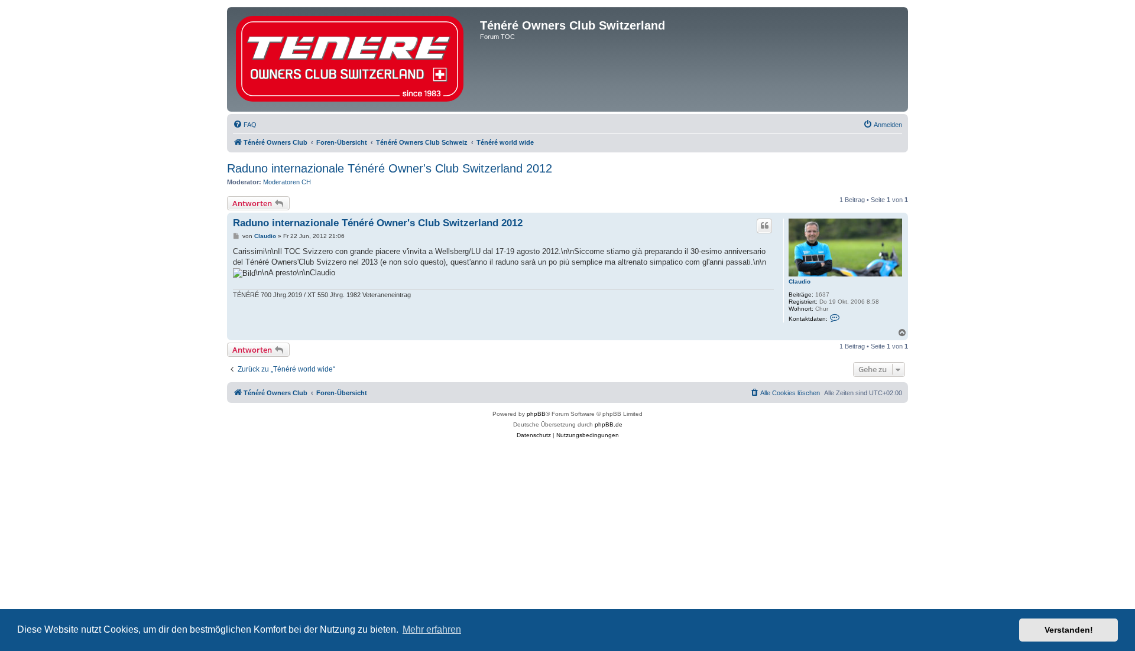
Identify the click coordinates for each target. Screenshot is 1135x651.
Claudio (799, 281)
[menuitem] (245, 125)
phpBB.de (608, 424)
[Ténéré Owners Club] (355, 59)
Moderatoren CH (287, 181)
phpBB (536, 414)
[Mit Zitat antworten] (764, 226)
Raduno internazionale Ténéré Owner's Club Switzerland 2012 (389, 168)
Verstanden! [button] (1069, 629)
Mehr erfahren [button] (432, 629)
